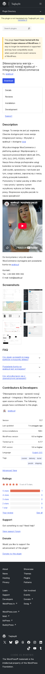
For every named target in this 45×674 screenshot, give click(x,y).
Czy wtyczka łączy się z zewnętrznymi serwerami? (14, 377)
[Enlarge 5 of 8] (18, 337)
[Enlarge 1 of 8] (18, 292)
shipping (38, 463)
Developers (7, 599)
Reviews (9, 96)
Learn (5, 590)
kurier (39, 458)
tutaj (24, 141)
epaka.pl (9, 74)
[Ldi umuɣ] (41, 3)
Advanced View (9, 470)
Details (8, 90)
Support (8, 116)
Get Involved (30, 590)
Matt (6, 616)
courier (24, 458)
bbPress (7, 620)
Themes (27, 573)
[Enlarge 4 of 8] (18, 323)
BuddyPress (9, 625)
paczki (30, 463)
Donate (28, 599)
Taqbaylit (12, 636)
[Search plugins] (29, 28)
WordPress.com (11, 612)
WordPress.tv (9, 603)
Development (11, 109)
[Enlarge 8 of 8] (39, 329)
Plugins (27, 578)
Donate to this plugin (12, 553)
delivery (32, 458)
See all (39, 512)
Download (8, 81)
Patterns (28, 582)
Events (27, 595)
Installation (10, 103)
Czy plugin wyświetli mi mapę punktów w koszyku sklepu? (15, 358)
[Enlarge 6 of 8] (39, 292)
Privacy (5, 582)
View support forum (11, 531)
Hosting (6, 578)
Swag (27, 603)
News (5, 573)
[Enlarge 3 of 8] (18, 316)
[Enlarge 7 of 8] (39, 315)
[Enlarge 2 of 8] (18, 304)
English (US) (37, 452)
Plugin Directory (9, 11)
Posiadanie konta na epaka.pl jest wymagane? (14, 367)
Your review (7, 512)
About (5, 569)
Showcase (28, 569)
